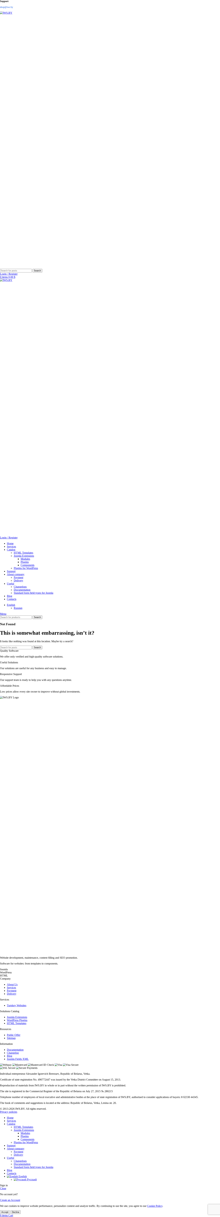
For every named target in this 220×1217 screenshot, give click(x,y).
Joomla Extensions (24, 555)
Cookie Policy (154, 1205)
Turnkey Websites (16, 1005)
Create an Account (10, 1200)
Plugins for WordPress (26, 568)
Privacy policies (8, 1111)
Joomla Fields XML (18, 1059)
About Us (12, 984)
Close (3, 1188)
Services (11, 987)
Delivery (18, 580)
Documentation (22, 589)
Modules (25, 558)
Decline (15, 1212)
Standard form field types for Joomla (33, 592)
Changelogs (20, 586)
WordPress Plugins (17, 1020)
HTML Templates (23, 552)
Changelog (13, 1052)
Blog (9, 1055)
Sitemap (11, 1038)
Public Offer (13, 1034)
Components (27, 565)
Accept (4, 1212)
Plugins (25, 562)
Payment (18, 577)
